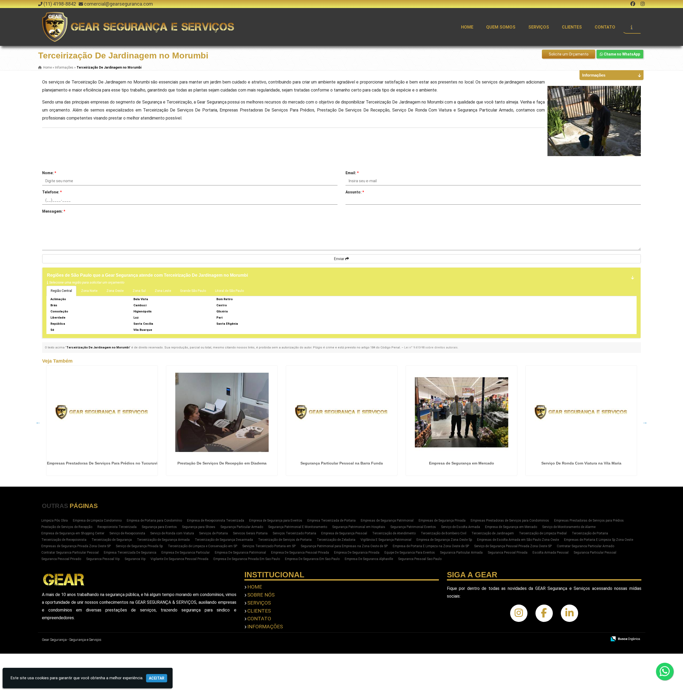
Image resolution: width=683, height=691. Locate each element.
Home (467, 27)
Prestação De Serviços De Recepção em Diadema (222, 463)
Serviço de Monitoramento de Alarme (568, 527)
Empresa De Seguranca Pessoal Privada (300, 552)
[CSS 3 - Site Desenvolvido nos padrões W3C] (582, 639)
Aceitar (156, 678)
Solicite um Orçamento (569, 54)
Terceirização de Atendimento (394, 533)
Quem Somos (500, 27)
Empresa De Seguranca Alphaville (369, 559)
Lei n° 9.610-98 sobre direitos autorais (431, 347)
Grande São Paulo (193, 291)
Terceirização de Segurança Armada (163, 540)
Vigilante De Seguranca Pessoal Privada (179, 559)
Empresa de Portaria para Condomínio (154, 520)
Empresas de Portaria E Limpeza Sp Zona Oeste (598, 540)
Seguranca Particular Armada (461, 552)
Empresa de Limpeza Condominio (97, 520)
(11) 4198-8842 (59, 4)
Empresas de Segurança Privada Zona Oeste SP (76, 546)
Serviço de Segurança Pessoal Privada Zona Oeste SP (513, 546)
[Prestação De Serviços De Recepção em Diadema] (221, 412)
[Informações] (631, 27)
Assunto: (355, 192)
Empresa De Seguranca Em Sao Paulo (312, 559)
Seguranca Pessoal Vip (103, 559)
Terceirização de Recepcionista (63, 540)
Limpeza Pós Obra (54, 520)
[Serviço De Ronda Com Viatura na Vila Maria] (581, 412)
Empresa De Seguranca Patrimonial (240, 552)
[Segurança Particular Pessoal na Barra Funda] (341, 412)
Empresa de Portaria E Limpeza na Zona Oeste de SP (431, 546)
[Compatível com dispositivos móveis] (601, 639)
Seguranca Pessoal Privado (61, 559)
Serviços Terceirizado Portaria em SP (269, 546)
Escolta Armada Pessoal (551, 552)
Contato (605, 27)
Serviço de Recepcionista (127, 533)
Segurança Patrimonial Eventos (413, 527)
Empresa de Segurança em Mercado (461, 463)
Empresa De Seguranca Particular (185, 552)
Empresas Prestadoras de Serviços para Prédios (589, 520)
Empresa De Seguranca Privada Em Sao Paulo (246, 559)
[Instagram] (643, 4)
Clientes (572, 27)
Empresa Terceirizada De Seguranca (130, 552)
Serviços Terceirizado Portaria (294, 533)
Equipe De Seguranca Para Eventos (409, 552)
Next (645, 422)
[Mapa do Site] (550, 639)
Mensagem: (53, 211)
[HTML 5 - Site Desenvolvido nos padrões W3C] (564, 639)
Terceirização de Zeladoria (336, 540)
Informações (265, 627)
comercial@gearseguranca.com (118, 4)
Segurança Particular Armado (241, 527)
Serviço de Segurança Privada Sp (139, 546)
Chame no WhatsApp (621, 54)
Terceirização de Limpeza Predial (543, 533)
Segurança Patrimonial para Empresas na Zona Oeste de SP (344, 546)
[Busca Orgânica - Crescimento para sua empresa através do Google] (625, 638)
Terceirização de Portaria (590, 533)
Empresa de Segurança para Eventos (275, 520)
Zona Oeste (115, 291)
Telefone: (52, 192)
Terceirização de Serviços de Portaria (285, 540)
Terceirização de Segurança (112, 540)
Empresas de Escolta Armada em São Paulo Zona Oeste (518, 540)
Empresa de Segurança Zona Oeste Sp (444, 540)
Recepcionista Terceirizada (117, 527)
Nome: (49, 173)
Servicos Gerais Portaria (250, 533)
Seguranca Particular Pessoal (595, 552)
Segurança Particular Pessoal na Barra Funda (341, 463)
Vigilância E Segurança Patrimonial (385, 540)
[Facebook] (632, 4)
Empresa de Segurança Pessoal (344, 533)
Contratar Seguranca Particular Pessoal (70, 552)
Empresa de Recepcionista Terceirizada (215, 520)
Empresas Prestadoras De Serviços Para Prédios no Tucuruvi (102, 463)
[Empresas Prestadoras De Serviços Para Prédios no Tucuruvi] (102, 412)
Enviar (339, 259)
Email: (352, 173)
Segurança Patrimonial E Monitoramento (297, 527)
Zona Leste (163, 291)
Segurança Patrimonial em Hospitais (358, 527)
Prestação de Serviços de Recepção (66, 527)
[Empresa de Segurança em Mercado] (461, 412)
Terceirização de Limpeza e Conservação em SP (202, 546)
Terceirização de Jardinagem (492, 533)
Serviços (538, 27)
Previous (38, 422)
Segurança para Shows (198, 527)
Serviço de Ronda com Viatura (172, 533)
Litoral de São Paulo (229, 291)
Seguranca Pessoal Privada (507, 552)
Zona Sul (139, 291)
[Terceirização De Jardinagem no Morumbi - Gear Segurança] (139, 27)
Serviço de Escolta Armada (460, 527)
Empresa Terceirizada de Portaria (331, 520)
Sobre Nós (261, 595)
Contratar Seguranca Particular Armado (585, 546)
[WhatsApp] (665, 671)
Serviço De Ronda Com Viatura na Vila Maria (581, 463)
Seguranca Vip (135, 559)
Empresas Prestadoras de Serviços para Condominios (510, 520)
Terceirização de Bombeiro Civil (443, 533)
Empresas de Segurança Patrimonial (387, 520)
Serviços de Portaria (213, 533)
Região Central (61, 291)
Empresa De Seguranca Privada (356, 552)
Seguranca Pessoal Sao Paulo (420, 559)
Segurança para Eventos (159, 527)
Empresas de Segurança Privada (442, 520)
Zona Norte (89, 291)
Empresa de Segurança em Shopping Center (72, 533)
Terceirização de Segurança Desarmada (224, 540)
